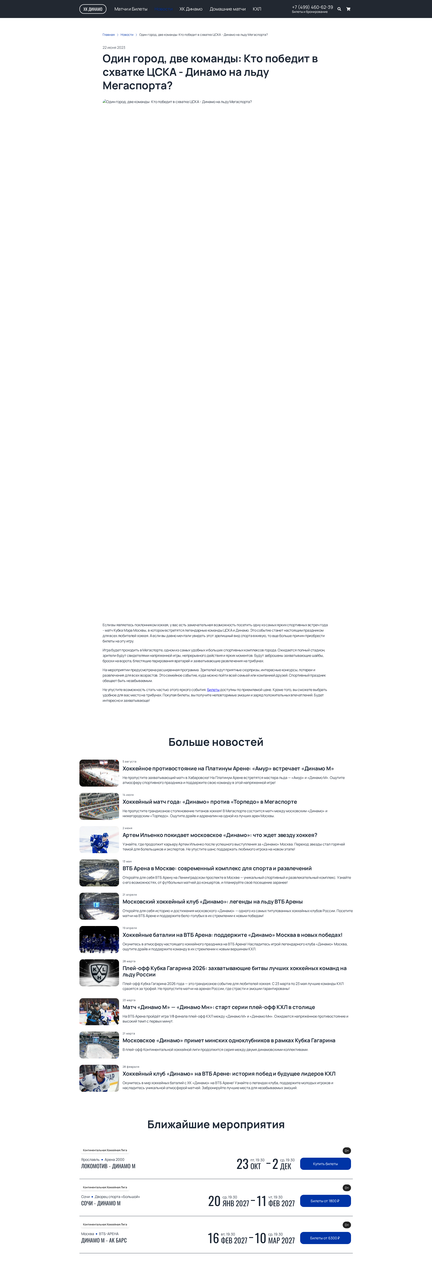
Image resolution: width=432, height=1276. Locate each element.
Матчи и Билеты (131, 9)
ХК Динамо (92, 9)
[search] (339, 8)
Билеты (213, 689)
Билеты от (325, 1200)
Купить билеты (325, 1163)
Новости (164, 9)
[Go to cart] (348, 8)
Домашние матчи (228, 9)
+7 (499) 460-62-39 (312, 7)
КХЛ (257, 9)
